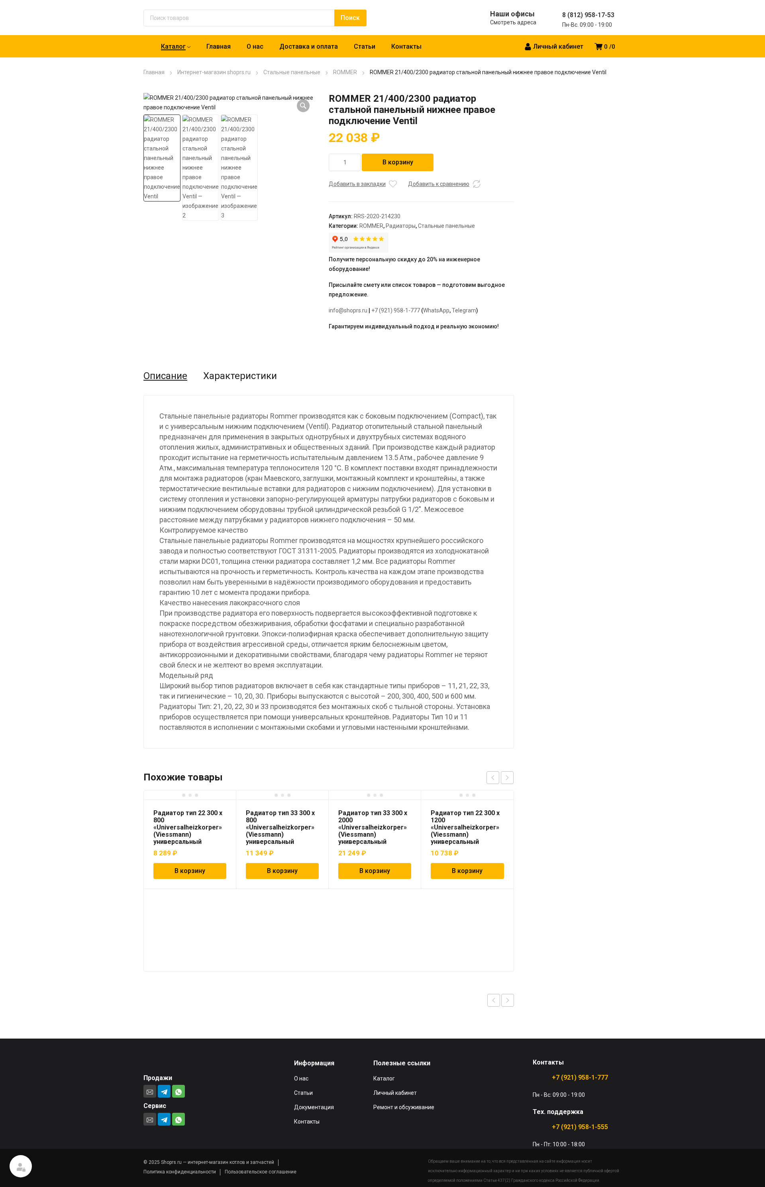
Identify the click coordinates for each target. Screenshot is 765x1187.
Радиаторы (401, 226)
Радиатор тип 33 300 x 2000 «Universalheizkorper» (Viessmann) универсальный (372, 827)
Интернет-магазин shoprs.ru (214, 72)
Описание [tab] (165, 375)
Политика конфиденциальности (179, 1172)
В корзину (397, 162)
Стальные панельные (291, 72)
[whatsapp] (178, 1091)
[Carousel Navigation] (500, 777)
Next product (507, 1000)
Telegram (464, 310)
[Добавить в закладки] (393, 184)
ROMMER (345, 72)
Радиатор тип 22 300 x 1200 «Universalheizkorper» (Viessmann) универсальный (465, 827)
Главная (154, 72)
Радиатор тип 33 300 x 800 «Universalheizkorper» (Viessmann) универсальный (280, 827)
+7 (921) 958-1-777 (395, 310)
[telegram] (164, 1091)
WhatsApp (436, 310)
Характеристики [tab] (240, 375)
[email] (149, 1091)
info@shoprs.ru (348, 310)
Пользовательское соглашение (260, 1172)
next (507, 777)
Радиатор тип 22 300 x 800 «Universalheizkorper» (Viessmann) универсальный (187, 827)
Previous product (493, 1000)
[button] (303, 105)
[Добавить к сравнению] (477, 184)
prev (492, 777)
